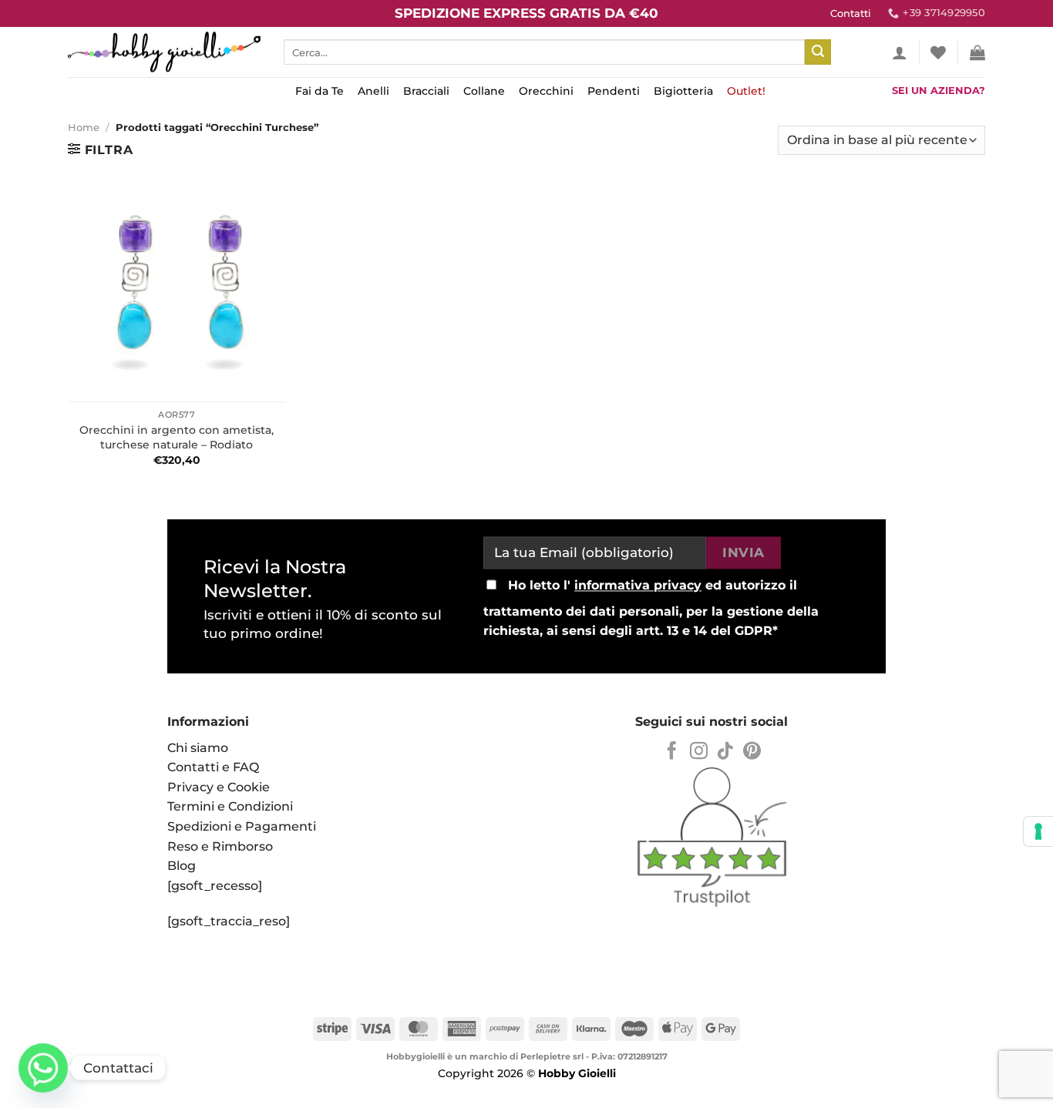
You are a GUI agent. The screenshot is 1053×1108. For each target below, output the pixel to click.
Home (83, 127)
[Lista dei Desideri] (938, 52)
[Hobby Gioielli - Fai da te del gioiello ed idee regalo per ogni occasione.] (164, 52)
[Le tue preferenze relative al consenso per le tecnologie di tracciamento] (1038, 831)
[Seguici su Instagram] (699, 752)
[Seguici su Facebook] (672, 752)
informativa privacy (637, 585)
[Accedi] (899, 52)
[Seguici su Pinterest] (752, 752)
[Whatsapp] (43, 1068)
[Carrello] (977, 52)
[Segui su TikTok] (725, 752)
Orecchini (546, 91)
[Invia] (818, 52)
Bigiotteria (683, 91)
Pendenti (613, 91)
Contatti (850, 13)
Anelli (373, 91)
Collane (484, 91)
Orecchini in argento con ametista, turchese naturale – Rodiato (176, 437)
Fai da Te (319, 91)
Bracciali (426, 91)
